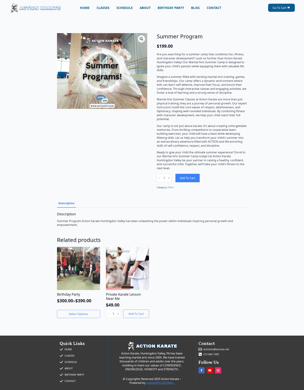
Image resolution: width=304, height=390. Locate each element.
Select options (78, 314)
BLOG (195, 8)
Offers (170, 187)
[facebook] (201, 370)
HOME (85, 8)
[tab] (66, 203)
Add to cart (187, 178)
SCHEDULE (124, 8)
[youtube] (210, 370)
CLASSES (103, 8)
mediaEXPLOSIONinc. (160, 383)
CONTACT (214, 8)
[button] (141, 39)
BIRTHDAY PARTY (171, 8)
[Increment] (169, 178)
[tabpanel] (152, 219)
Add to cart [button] (136, 314)
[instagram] (218, 370)
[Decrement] (160, 178)
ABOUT (145, 8)
